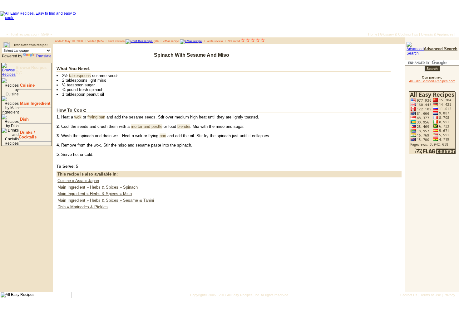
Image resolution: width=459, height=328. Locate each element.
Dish (24, 119)
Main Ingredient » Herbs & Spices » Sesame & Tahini (105, 200)
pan (163, 135)
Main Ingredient (34, 103)
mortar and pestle (146, 126)
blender (183, 126)
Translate (44, 56)
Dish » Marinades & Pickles (82, 207)
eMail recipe (171, 41)
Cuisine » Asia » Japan (78, 180)
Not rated (234, 41)
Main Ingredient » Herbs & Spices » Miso (94, 193)
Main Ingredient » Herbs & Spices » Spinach (97, 187)
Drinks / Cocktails (28, 134)
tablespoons (80, 75)
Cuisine (27, 85)
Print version (116, 41)
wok (77, 117)
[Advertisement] (364, 55)
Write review (215, 41)
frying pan (96, 117)
